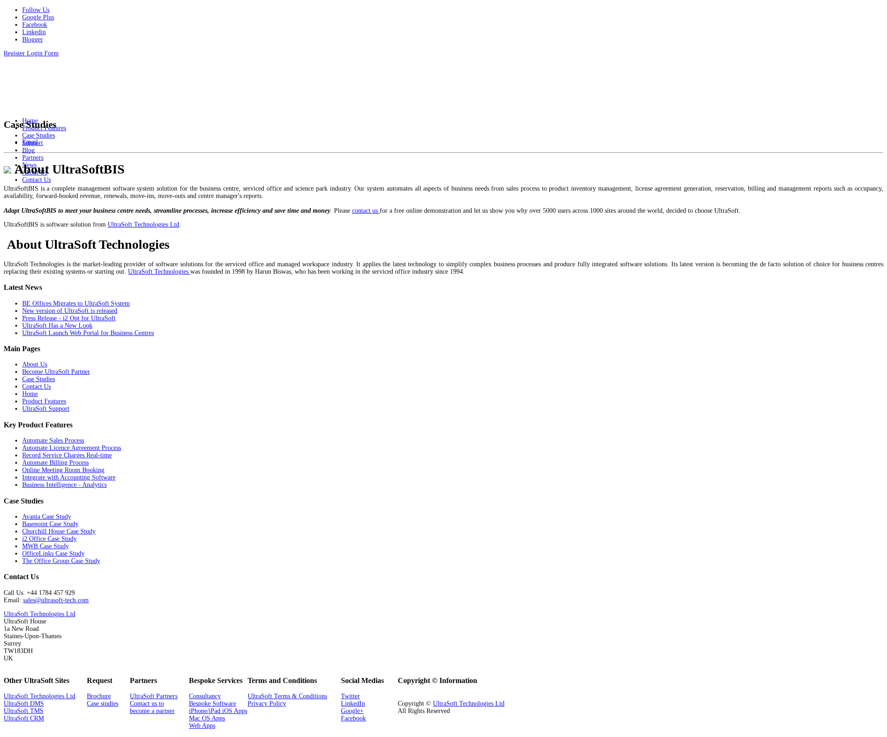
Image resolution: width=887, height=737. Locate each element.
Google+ (352, 710)
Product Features (44, 401)
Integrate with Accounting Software (68, 477)
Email (30, 141)
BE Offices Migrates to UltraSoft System (76, 303)
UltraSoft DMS (24, 703)
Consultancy (205, 696)
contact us (366, 210)
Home (30, 393)
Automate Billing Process (55, 462)
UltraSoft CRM (24, 718)
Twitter (350, 696)
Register (15, 53)
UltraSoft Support (45, 408)
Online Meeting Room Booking (63, 470)
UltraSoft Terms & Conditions (287, 696)
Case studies (102, 703)
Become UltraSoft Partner (56, 371)
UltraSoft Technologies (159, 271)
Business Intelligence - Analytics (64, 484)
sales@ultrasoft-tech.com (56, 600)
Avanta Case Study (46, 516)
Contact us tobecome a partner (152, 707)
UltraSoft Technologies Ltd (143, 224)
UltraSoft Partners (153, 696)
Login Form (43, 53)
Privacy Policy (267, 703)
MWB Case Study (45, 546)
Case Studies (38, 379)
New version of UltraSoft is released (69, 310)
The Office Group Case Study (61, 560)
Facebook (353, 718)
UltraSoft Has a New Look (57, 325)
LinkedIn (353, 703)
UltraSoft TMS (23, 710)
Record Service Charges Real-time (67, 455)
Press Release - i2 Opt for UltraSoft (68, 318)
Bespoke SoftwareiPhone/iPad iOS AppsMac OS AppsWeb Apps (218, 714)
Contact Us (36, 386)
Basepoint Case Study (50, 524)
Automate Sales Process (53, 440)
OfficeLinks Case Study (53, 553)
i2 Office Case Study (49, 538)
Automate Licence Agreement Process (71, 447)
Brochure (99, 696)
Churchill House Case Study (59, 531)
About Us (34, 364)
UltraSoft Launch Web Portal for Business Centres (88, 333)
